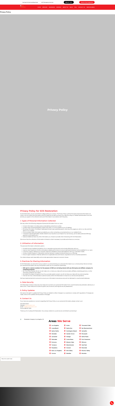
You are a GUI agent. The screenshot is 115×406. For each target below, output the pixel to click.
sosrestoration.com (30, 305)
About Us (65, 7)
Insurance (52, 7)
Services (44, 7)
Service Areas (91, 7)
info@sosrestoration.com (30, 306)
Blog (71, 7)
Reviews (58, 7)
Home (39, 7)
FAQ (75, 7)
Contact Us (81, 7)
